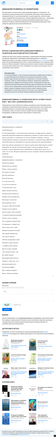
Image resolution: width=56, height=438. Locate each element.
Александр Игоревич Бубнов (45, 418)
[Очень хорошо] (16, 287)
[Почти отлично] (19, 287)
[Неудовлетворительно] (3, 287)
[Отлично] (21, 287)
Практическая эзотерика (44, 360)
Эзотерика (22, 358)
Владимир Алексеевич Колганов (46, 390)
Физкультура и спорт (22, 37)
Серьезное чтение (15, 371)
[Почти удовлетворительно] (5, 287)
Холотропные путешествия (45, 355)
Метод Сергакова (43, 402)
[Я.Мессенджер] (18, 30)
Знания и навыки (15, 358)
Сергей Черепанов (21, 33)
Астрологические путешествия (43, 341)
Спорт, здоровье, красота (17, 345)
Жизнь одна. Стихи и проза (18, 368)
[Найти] (37, 2)
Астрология (14, 360)
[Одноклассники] (22, 30)
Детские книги (41, 346)
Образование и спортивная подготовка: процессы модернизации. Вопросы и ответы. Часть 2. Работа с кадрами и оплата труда (18, 403)
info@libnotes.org (6, 434)
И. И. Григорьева (15, 405)
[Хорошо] (12, 287)
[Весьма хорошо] (14, 287)
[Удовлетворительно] (8, 287)
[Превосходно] (23, 287)
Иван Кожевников (15, 391)
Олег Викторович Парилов (17, 418)
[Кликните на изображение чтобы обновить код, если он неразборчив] (7, 304)
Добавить (7, 309)
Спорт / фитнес (14, 346)
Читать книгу (22, 45)
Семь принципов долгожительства (43, 415)
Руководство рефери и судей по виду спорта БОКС (18, 415)
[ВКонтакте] (20, 30)
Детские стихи (48, 346)
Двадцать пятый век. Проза (46, 368)
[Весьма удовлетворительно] (10, 287)
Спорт (25, 345)
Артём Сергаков (41, 403)
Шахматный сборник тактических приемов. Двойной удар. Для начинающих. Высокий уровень (17, 389)
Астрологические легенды (18, 355)
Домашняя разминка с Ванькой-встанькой (17, 341)
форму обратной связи (23, 434)
